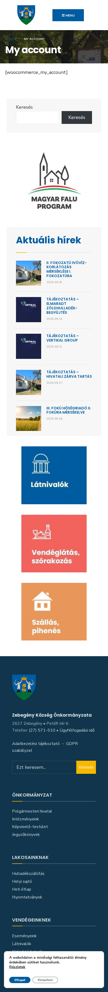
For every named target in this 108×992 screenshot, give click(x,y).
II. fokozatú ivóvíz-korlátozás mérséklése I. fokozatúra (66, 269)
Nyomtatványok (27, 897)
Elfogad (19, 980)
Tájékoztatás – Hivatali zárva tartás (69, 374)
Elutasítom (45, 980)
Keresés (24, 107)
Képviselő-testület (30, 827)
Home (9, 39)
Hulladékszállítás (28, 873)
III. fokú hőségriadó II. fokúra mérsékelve (68, 410)
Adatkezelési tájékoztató (36, 744)
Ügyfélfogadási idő (77, 730)
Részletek (17, 967)
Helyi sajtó (22, 881)
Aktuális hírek (48, 240)
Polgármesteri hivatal (32, 811)
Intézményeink (25, 819)
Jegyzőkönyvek (26, 834)
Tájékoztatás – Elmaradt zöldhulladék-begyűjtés (62, 306)
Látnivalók (21, 944)
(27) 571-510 (42, 730)
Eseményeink (24, 936)
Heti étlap (21, 889)
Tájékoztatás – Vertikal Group (62, 338)
